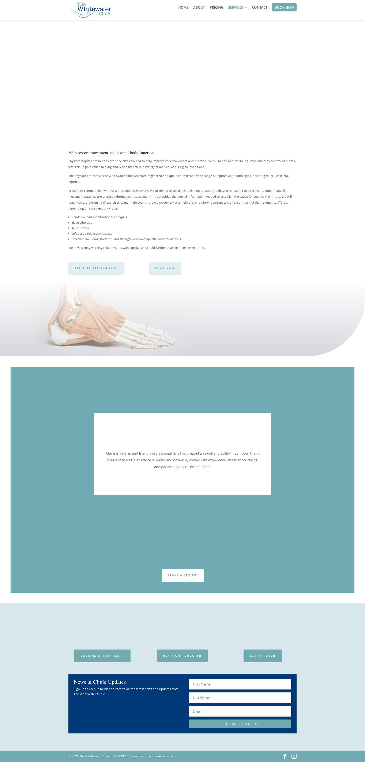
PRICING (216, 8)
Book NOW (287, 81)
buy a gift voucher (182, 656)
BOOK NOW (284, 7)
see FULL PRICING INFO (96, 268)
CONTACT (259, 8)
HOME (183, 8)
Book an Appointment (102, 656)
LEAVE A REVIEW (182, 575)
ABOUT (199, 8)
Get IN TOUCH (263, 656)
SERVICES (235, 8)
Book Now (165, 268)
